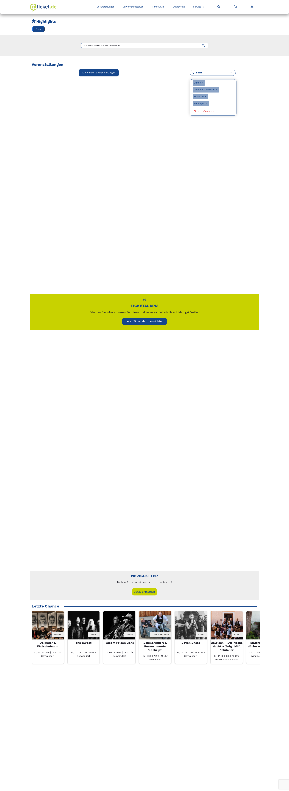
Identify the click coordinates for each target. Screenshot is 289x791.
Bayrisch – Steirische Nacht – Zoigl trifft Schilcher (227, 646)
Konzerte (199, 96)
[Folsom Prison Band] (119, 627)
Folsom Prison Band (119, 643)
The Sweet (83, 643)
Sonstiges (199, 103)
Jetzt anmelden (144, 592)
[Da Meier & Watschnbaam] (48, 627)
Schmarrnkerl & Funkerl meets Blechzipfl (155, 646)
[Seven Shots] (191, 627)
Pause (38, 29)
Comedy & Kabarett (204, 89)
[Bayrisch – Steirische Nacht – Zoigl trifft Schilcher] (227, 627)
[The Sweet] (84, 627)
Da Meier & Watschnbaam (47, 644)
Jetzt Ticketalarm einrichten (144, 321)
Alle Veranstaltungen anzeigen (98, 72)
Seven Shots (191, 643)
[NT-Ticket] (43, 8)
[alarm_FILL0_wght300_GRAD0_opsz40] (144, 299)
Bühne (197, 82)
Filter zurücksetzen (204, 111)
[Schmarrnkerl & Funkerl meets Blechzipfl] (155, 627)
